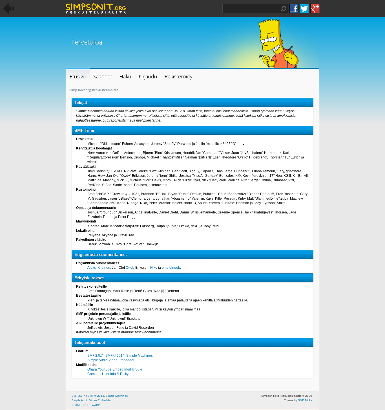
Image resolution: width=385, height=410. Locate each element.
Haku (283, 9)
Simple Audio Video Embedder (110, 360)
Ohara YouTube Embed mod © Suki (114, 369)
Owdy (130, 268)
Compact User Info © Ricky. (108, 374)
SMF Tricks (305, 400)
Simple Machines (139, 356)
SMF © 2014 (115, 356)
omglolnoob (171, 268)
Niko (153, 268)
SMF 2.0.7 (95, 356)
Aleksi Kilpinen (98, 268)
